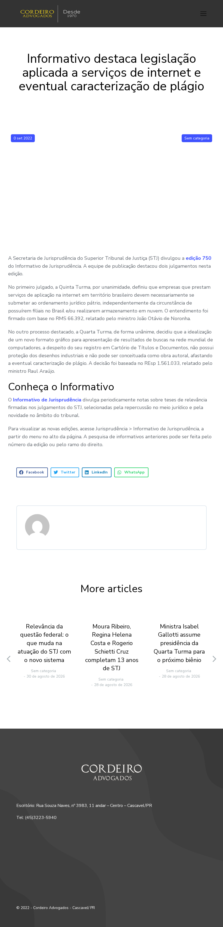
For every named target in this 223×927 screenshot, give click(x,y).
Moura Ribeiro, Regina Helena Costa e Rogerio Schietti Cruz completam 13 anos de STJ (111, 647)
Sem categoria (196, 138)
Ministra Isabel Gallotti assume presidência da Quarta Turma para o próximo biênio (179, 643)
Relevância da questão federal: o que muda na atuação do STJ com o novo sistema (44, 643)
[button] (203, 13)
